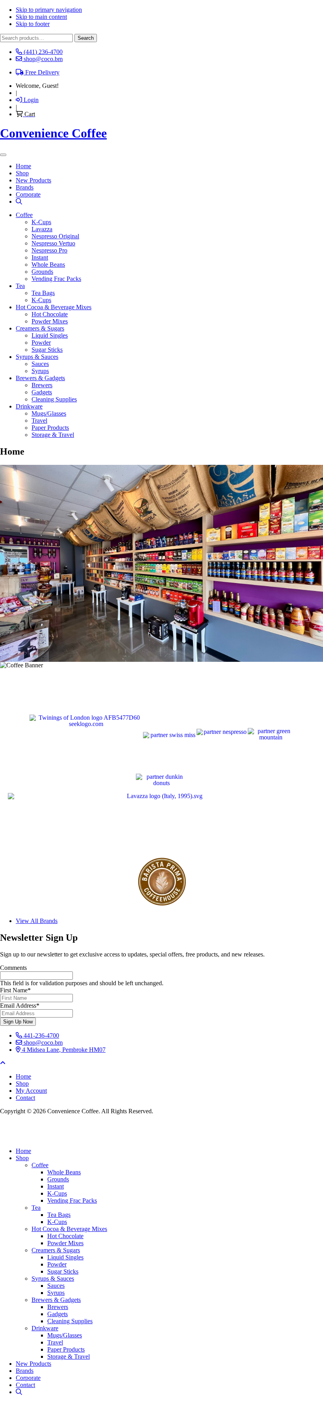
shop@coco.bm (42, 1042)
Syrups (40, 371)
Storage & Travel (53, 434)
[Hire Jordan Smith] (161, 1131)
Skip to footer (33, 23)
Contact (25, 1385)
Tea (20, 285)
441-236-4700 (40, 1035)
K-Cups (41, 222)
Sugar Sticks (47, 349)
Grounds (42, 271)
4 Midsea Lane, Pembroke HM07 (63, 1049)
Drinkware (29, 406)
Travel (39, 420)
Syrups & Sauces (37, 356)
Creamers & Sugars (40, 328)
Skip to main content (41, 16)
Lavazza (42, 229)
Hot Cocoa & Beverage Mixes (53, 307)
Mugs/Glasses (49, 413)
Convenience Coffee (53, 133)
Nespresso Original (55, 236)
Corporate (28, 1377)
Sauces (40, 363)
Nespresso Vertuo (53, 243)
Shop (22, 1158)
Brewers (42, 385)
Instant (40, 257)
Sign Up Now (18, 1022)
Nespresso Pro (49, 250)
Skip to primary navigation (49, 9)
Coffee (24, 215)
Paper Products (50, 427)
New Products (33, 1363)
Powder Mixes (50, 321)
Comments (13, 967)
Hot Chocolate (50, 314)
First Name (15, 990)
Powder (41, 342)
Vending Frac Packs (56, 278)
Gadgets (42, 392)
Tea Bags (43, 293)
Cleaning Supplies (54, 399)
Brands (24, 1370)
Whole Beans (48, 264)
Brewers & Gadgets (40, 378)
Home (23, 1151)
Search (86, 38)
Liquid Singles (50, 335)
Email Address (19, 1005)
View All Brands (37, 920)
